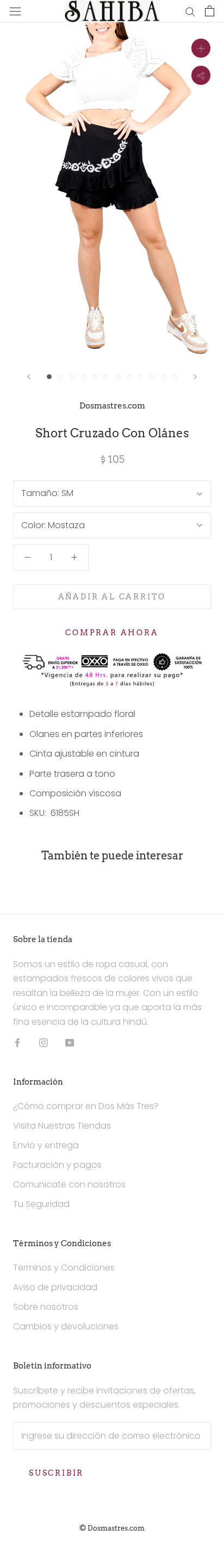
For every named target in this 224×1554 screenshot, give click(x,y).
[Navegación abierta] (15, 11)
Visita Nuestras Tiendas (62, 1125)
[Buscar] (190, 11)
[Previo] (28, 376)
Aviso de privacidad (55, 1287)
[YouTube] (69, 1042)
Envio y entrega (46, 1145)
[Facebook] (17, 1042)
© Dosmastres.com (112, 1528)
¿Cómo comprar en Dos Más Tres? (86, 1106)
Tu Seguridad (41, 1204)
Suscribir (56, 1473)
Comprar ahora (111, 632)
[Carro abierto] (209, 10)
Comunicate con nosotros (69, 1184)
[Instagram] (43, 1042)
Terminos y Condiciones (64, 1267)
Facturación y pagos (57, 1165)
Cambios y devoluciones (66, 1326)
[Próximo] (195, 376)
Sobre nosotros (45, 1307)
